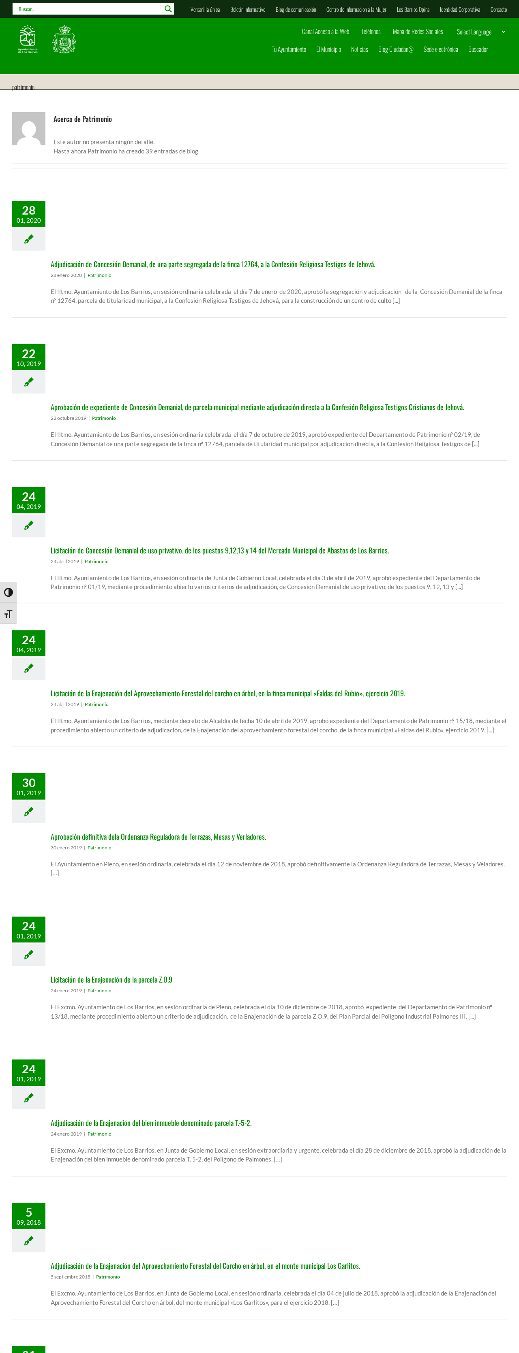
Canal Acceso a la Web (325, 31)
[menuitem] (205, 9)
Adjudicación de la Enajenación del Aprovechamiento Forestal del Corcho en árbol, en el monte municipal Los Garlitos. (205, 1265)
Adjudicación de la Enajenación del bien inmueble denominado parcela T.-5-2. (151, 1122)
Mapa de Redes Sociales (418, 31)
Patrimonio (100, 275)
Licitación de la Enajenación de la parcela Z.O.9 (111, 979)
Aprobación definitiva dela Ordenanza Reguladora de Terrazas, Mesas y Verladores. (158, 836)
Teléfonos (371, 31)
